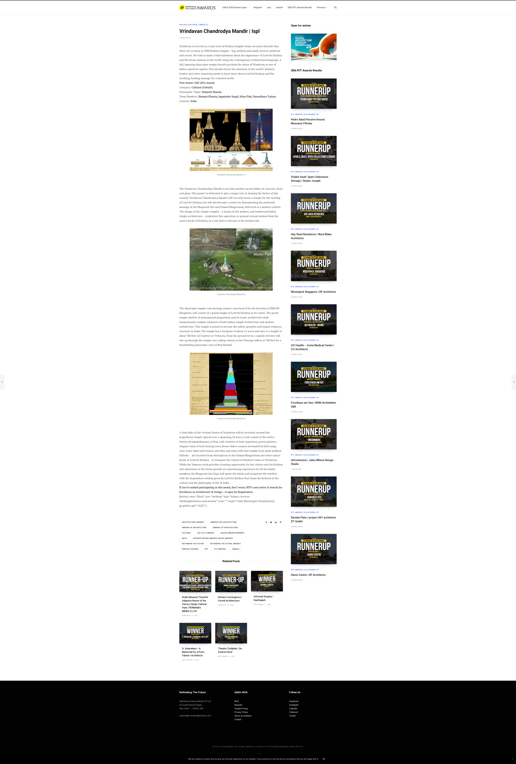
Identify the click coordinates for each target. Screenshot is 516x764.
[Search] (335, 7)
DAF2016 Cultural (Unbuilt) (193, 25)
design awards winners (232, 533)
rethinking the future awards (225, 544)
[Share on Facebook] (166, 54)
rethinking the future (193, 544)
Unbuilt (235, 549)
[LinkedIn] (276, 522)
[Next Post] (514, 381)
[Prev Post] (2, 381)
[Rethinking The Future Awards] (197, 7)
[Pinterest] (166, 68)
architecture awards (193, 522)
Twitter (292, 716)
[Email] (166, 75)
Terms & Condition (243, 716)
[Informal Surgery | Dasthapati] (267, 581)
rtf (206, 549)
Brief (236, 701)
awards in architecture (194, 528)
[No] (512, 759)
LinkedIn (293, 708)
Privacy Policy (241, 712)
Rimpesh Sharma (190, 549)
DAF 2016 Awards (205, 533)
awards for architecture (223, 522)
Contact (237, 719)
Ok (324, 759)
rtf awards (220, 549)
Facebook (293, 701)
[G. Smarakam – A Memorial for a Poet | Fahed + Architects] (195, 633)
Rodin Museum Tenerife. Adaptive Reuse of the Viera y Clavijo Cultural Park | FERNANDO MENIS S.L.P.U (195, 604)
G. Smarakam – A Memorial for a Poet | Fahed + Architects (193, 652)
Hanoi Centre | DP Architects (308, 574)
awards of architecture (225, 528)
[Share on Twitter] (166, 61)
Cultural (186, 533)
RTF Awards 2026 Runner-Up (305, 114)
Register (238, 705)
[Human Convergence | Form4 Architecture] (231, 581)
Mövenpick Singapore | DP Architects (313, 291)
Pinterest (293, 712)
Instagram (294, 705)
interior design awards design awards (213, 538)
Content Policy (241, 708)
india (184, 538)
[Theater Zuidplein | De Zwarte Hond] (231, 633)
